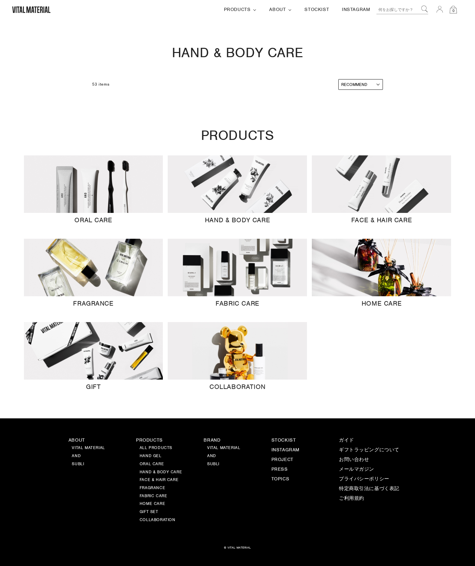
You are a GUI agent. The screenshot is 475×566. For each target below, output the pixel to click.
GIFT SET (149, 512)
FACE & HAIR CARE (159, 480)
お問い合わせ (354, 459)
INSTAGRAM (285, 450)
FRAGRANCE (152, 488)
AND (211, 456)
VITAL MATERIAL (223, 448)
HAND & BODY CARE (161, 472)
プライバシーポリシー (364, 479)
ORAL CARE (152, 464)
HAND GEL (151, 456)
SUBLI (213, 464)
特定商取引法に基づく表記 (369, 488)
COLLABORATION (157, 520)
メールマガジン (356, 469)
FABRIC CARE (153, 496)
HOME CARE (152, 504)
